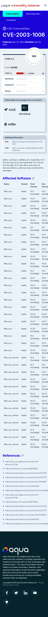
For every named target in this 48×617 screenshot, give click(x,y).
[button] (45, 5)
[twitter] (16, 593)
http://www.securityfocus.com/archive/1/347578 (26, 473)
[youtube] (35, 593)
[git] (7, 602)
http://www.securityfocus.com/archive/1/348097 (26, 482)
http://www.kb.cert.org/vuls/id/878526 (21, 468)
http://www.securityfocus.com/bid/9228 (22, 486)
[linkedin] (26, 593)
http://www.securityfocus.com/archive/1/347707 (26, 477)
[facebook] (7, 593)
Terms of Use (14, 585)
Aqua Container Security (15, 551)
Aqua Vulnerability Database (20, 6)
